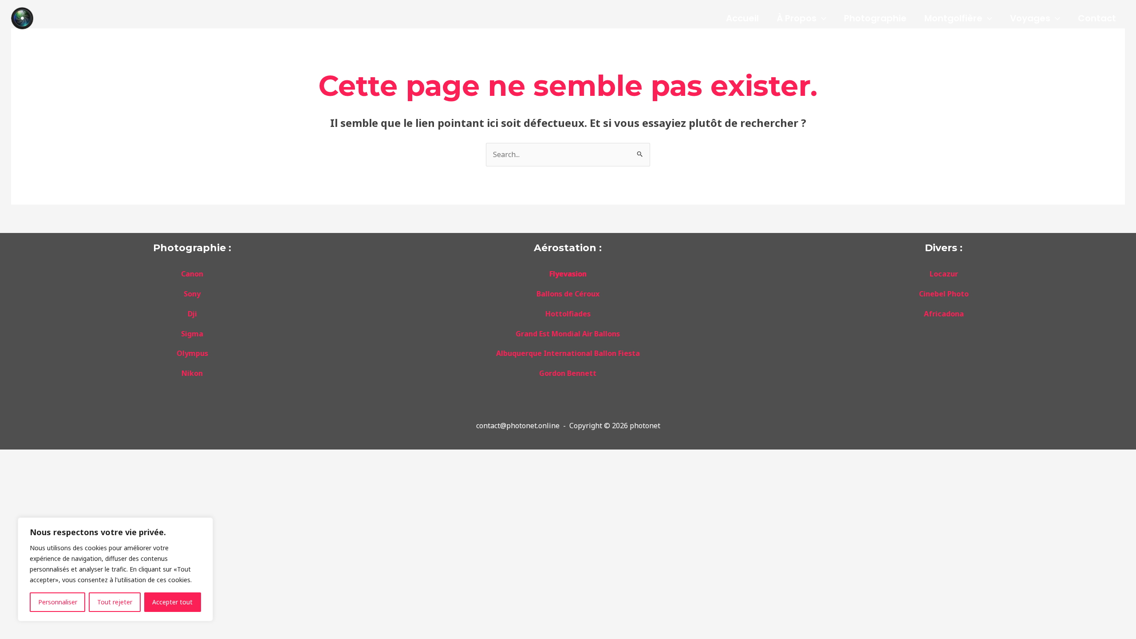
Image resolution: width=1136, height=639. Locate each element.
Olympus (192, 353)
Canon (192, 274)
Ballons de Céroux (568, 294)
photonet (63, 18)
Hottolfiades (568, 314)
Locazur (944, 274)
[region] (115, 569)
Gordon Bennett (567, 373)
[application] (821, 18)
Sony (192, 294)
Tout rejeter (114, 602)
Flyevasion (568, 274)
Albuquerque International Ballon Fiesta (568, 353)
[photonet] (22, 17)
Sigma (192, 334)
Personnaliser (57, 602)
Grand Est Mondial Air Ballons (568, 334)
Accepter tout (172, 602)
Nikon (192, 373)
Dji (192, 314)
